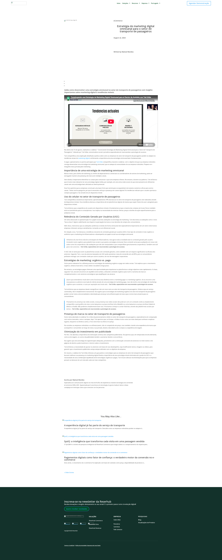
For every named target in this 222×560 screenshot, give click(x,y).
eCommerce (118, 21)
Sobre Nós (117, 520)
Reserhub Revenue (95, 528)
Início (118, 3)
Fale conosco (118, 529)
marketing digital (84, 158)
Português (154, 3)
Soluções (125, 3)
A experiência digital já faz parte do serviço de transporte (94, 425)
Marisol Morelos (128, 52)
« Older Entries (69, 472)
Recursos (135, 3)
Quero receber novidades (76, 509)
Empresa (144, 3)
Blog (140, 520)
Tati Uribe (99, 162)
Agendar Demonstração (199, 3)
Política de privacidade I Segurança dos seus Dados (88, 545)
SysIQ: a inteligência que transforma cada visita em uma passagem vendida (104, 441)
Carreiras (117, 527)
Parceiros (117, 524)
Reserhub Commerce (96, 521)
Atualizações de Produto (146, 523)
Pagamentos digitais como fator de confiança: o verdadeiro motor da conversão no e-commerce (109, 458)
